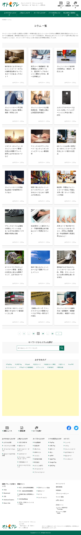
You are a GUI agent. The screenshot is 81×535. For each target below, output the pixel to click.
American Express (9, 499)
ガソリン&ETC (38, 465)
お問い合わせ (60, 500)
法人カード (68, 455)
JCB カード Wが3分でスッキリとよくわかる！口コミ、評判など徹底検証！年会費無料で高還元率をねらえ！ (66, 231)
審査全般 (60, 367)
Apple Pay (53, 459)
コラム (67, 445)
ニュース (67, 442)
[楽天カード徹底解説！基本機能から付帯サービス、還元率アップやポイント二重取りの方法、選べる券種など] (40, 62)
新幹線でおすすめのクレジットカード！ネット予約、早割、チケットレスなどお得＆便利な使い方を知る (66, 272)
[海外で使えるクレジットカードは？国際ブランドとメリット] (40, 263)
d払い (51, 452)
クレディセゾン (42, 497)
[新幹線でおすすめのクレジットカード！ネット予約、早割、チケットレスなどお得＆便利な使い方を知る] (66, 263)
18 (43, 333)
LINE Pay (19, 364)
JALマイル (37, 449)
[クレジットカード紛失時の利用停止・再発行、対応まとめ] (66, 62)
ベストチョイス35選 (9, 445)
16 (33, 333)
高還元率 (36, 445)
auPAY (52, 455)
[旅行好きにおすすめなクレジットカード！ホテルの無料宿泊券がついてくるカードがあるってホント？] (14, 62)
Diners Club (7, 503)
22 (52, 333)
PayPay (9, 364)
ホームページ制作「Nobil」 (61, 512)
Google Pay (53, 462)
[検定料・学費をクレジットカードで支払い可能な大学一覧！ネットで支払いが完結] (66, 183)
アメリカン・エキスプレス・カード (23, 458)
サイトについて (60, 483)
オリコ (40, 494)
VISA (5, 490)
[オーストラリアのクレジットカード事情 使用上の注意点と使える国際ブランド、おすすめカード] (14, 263)
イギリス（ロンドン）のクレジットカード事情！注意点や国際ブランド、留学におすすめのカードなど (14, 151)
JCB (5, 496)
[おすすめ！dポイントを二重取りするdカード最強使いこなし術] (14, 304)
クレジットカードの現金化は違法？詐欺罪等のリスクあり (14, 189)
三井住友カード (23, 462)
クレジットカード (70, 449)
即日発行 (36, 462)
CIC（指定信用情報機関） (26, 491)
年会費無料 (37, 442)
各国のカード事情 (50, 364)
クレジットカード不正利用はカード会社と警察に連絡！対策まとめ (14, 110)
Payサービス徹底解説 (27, 367)
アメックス (41, 367)
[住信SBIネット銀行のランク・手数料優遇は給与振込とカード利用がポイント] (40, 221)
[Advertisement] (40, 393)
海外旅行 (51, 367)
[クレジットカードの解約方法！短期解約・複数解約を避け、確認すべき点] (66, 304)
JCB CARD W (23, 442)
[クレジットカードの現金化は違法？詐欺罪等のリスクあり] (14, 183)
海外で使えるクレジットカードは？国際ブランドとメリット (40, 269)
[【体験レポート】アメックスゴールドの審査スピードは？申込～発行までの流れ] (40, 304)
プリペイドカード (39, 472)
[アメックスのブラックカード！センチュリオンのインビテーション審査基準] (40, 142)
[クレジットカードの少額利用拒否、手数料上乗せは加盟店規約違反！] (40, 103)
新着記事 (68, 6)
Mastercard (7, 493)
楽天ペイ (62, 364)
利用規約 (58, 490)
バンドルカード (11, 367)
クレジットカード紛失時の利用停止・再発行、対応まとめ (66, 69)
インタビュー (69, 459)
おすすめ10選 (7, 442)
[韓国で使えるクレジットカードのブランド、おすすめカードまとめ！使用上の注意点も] (40, 183)
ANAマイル (37, 452)
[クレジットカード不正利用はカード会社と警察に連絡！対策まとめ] (14, 103)
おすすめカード (69, 452)
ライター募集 (60, 497)
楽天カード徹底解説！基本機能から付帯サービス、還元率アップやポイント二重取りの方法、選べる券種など (40, 71)
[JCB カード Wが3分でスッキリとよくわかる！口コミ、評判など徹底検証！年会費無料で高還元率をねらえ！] (66, 221)
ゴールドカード (38, 469)
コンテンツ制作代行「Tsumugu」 (61, 508)
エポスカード (23, 454)
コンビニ (36, 455)
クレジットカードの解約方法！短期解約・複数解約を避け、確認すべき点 (66, 310)
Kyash (28, 364)
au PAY (71, 364)
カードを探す (75, 6)
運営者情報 (59, 487)
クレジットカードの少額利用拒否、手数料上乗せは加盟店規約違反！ (40, 110)
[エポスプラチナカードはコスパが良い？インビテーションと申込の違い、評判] (66, 103)
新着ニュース (61, 6)
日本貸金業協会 (23, 499)
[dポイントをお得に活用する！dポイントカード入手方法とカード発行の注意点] (66, 142)
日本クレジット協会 (44, 487)
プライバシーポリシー (62, 493)
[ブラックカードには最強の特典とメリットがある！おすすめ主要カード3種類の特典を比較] (14, 221)
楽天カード (37, 364)
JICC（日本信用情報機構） (27, 487)
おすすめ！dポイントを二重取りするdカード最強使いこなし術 (14, 310)
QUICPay (52, 465)
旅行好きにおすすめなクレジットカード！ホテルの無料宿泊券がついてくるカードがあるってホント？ (14, 71)
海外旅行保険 (38, 459)
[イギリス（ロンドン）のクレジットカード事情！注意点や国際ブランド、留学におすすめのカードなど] (14, 142)
